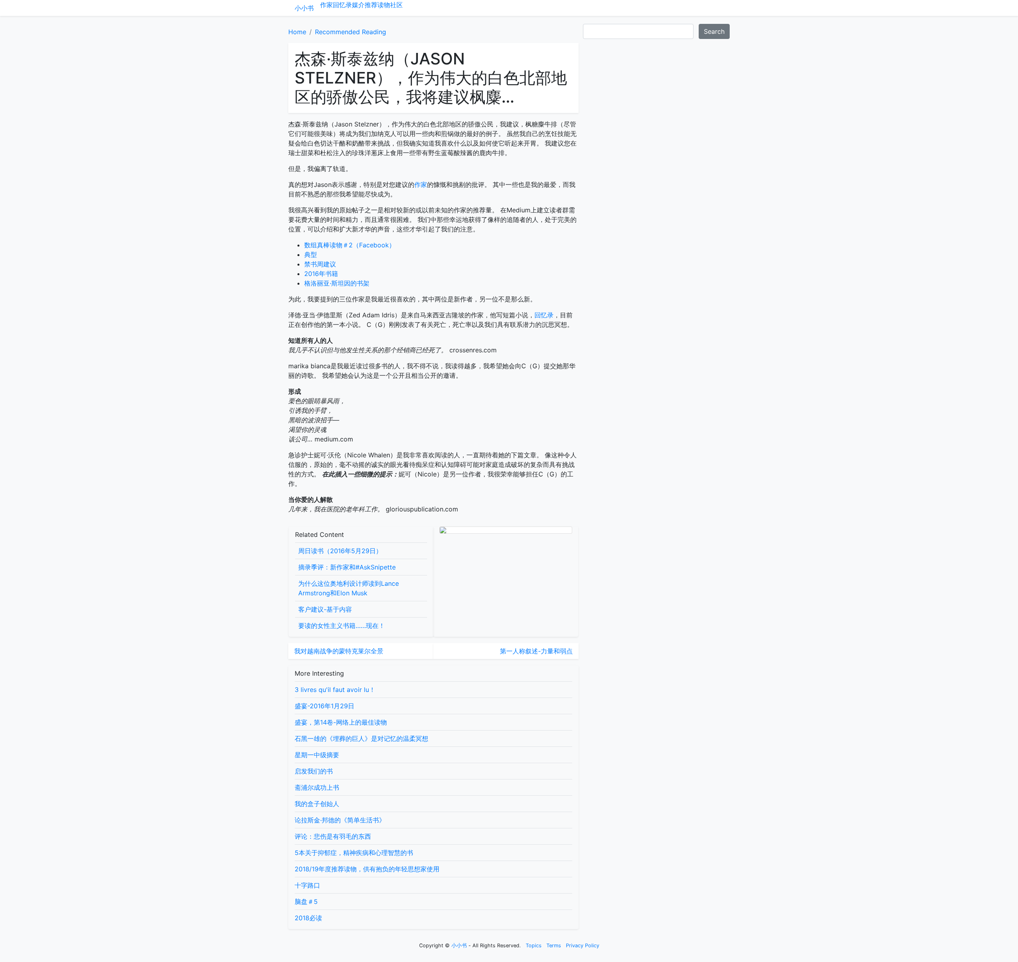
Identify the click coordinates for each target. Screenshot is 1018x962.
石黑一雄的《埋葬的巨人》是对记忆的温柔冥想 (361, 738)
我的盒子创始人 (317, 804)
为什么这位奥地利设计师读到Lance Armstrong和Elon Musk (348, 588)
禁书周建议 (320, 264)
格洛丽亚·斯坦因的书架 (336, 283)
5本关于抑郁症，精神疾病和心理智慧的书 (354, 853)
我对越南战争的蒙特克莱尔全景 (338, 651)
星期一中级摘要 (317, 755)
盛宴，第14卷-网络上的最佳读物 (341, 722)
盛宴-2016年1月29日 (324, 706)
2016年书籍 (321, 274)
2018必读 (308, 918)
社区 (396, 5)
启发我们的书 (314, 771)
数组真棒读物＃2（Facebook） (349, 245)
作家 (326, 5)
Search (714, 31)
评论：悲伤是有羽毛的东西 (333, 836)
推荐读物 (377, 5)
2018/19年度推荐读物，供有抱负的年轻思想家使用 (367, 869)
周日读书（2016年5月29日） (340, 551)
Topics (534, 945)
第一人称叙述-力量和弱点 (536, 651)
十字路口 (307, 885)
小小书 (304, 8)
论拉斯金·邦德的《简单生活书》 (340, 820)
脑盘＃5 (306, 902)
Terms (553, 945)
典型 (310, 254)
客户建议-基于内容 (325, 609)
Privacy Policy (582, 945)
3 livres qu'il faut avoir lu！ (335, 690)
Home (297, 32)
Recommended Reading (350, 32)
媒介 (358, 5)
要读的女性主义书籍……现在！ (341, 626)
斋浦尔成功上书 (317, 787)
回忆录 (342, 5)
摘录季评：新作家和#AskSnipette (347, 567)
